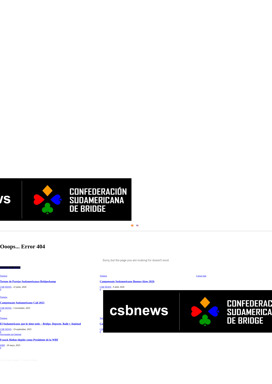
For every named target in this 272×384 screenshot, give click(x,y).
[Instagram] (262, 180)
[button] (167, 199)
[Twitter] (266, 180)
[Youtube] (270, 180)
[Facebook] (258, 180)
